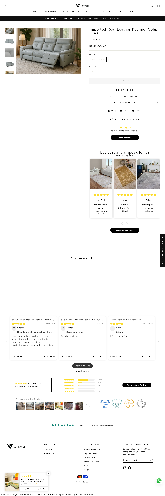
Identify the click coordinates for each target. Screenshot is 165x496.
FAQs (86, 465)
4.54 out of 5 (34, 383)
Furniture (75, 11)
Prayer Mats (36, 11)
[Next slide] (158, 342)
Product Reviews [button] (82, 366)
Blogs (86, 469)
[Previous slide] (7, 342)
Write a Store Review (137, 385)
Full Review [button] (17, 356)
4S (93, 71)
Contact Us (49, 453)
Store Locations (114, 11)
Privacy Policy (90, 457)
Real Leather (98, 59)
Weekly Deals (50, 11)
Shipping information (125, 96)
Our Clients (129, 11)
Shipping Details (90, 453)
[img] (18, 323)
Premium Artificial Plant (129, 319)
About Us (48, 449)
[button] (123, 223)
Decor (87, 11)
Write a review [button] (124, 137)
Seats (93, 67)
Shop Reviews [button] (82, 370)
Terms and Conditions (93, 461)
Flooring (99, 11)
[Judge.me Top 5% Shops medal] (141, 403)
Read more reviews (125, 230)
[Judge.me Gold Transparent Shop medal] (129, 403)
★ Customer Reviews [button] (162, 251)
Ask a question (124, 102)
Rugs (64, 11)
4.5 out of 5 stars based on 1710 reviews (95, 425)
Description (124, 90)
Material (95, 55)
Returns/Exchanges (92, 449)
